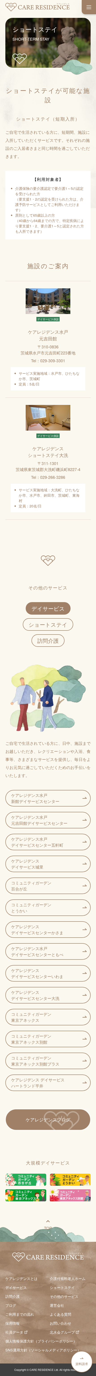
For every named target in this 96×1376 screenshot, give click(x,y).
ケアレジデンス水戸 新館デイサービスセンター (35, 798)
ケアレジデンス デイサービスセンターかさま (37, 929)
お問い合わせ (60, 1323)
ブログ (10, 1305)
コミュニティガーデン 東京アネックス (31, 1017)
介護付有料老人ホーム (68, 1278)
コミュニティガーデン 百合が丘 (31, 886)
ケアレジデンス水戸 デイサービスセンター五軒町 (37, 842)
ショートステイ (48, 624)
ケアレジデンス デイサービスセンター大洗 (35, 995)
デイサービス (48, 608)
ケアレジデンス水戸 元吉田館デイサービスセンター (39, 820)
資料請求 (81, 1363)
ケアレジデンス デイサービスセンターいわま (37, 973)
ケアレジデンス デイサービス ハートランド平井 (38, 1083)
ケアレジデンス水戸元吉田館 (48, 335)
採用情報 (12, 1323)
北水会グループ (62, 1332)
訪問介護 (48, 640)
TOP (48, 1228)
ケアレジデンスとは (21, 1278)
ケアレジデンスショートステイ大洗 (48, 451)
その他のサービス (64, 1296)
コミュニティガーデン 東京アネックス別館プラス (35, 1061)
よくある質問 (60, 1314)
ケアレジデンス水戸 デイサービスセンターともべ (37, 951)
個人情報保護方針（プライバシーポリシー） (41, 1341)
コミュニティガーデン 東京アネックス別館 (31, 1039)
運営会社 (57, 1305)
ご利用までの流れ (19, 1314)
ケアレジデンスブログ (48, 1119)
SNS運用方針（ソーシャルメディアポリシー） (43, 1350)
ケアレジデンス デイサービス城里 (27, 864)
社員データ (14, 1332)
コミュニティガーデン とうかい (31, 907)
